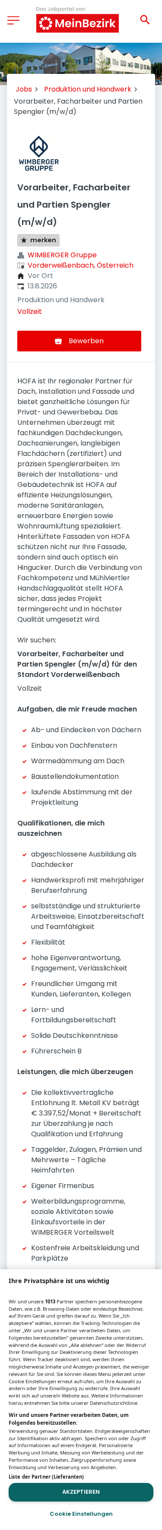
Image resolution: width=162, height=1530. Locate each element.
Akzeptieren (81, 1492)
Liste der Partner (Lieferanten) (46, 1476)
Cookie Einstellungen (81, 1514)
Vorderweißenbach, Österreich (80, 265)
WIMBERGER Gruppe (62, 255)
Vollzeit (29, 311)
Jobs (24, 89)
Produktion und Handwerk (87, 89)
